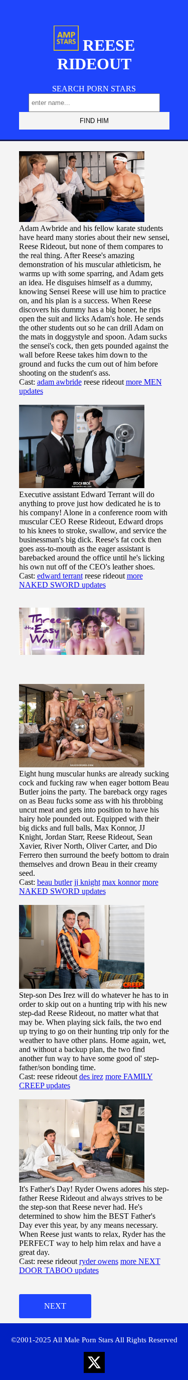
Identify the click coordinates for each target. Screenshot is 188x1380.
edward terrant (60, 575)
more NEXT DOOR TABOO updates (89, 1266)
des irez (91, 1076)
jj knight (87, 882)
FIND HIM (94, 121)
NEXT (55, 1306)
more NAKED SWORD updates (81, 580)
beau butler (54, 882)
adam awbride (59, 382)
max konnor (121, 882)
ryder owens (98, 1261)
